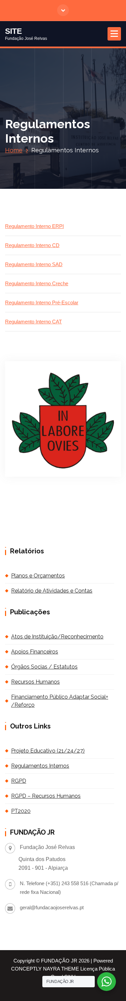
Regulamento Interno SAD (33, 264)
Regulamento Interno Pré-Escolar (41, 302)
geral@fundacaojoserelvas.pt (52, 907)
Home (14, 150)
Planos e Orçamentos (38, 575)
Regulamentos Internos (40, 766)
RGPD (18, 781)
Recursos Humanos (35, 682)
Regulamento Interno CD (32, 245)
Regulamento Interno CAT (33, 321)
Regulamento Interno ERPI (34, 226)
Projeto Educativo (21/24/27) (48, 751)
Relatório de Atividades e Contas (51, 591)
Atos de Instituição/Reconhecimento (57, 636)
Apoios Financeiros (34, 651)
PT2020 (21, 811)
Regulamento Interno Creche (36, 283)
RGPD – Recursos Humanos (46, 796)
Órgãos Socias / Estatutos (44, 667)
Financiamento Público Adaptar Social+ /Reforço (59, 701)
